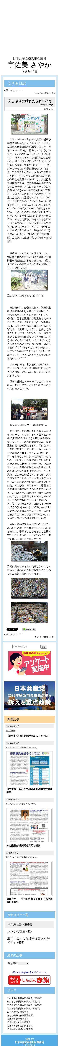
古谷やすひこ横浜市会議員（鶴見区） (25, 1005)
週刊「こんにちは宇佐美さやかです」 (21, 747)
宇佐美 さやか (29, 65)
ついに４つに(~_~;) (43, 93)
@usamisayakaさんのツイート (29, 972)
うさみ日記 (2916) (19, 924)
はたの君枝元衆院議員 (17, 1012)
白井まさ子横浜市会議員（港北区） (24, 1001)
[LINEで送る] (29, 629)
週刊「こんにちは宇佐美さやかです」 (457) (28, 940)
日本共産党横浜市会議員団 (20, 1029)
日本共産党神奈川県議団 (19, 1022)
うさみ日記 (47, 109)
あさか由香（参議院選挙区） (21, 1015)
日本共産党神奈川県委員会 (20, 1026)
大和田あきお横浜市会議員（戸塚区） (25, 998)
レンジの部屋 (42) (19, 931)
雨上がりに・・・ (14, 90)
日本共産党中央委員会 (17, 1019)
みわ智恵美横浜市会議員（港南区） (24, 1008)
